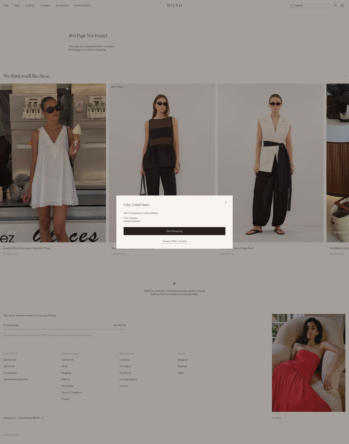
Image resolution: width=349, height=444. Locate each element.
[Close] (226, 202)
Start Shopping (174, 231)
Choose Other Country (174, 241)
